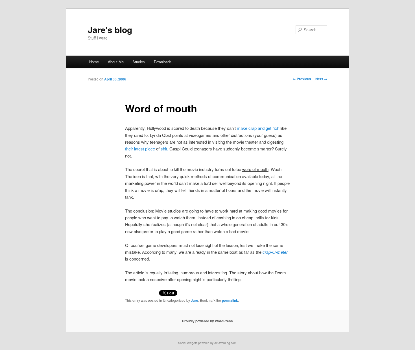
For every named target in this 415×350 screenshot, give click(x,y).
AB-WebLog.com (225, 343)
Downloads (163, 61)
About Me (116, 61)
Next (321, 78)
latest (139, 149)
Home (94, 61)
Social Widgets (187, 343)
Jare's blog (110, 29)
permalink (230, 300)
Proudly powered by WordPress (207, 320)
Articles (138, 61)
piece (150, 149)
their (129, 149)
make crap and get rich (258, 128)
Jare (194, 300)
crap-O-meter (275, 252)
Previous (301, 78)
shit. (164, 149)
